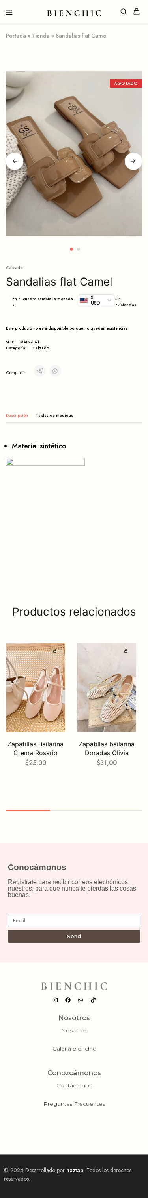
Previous (14, 161)
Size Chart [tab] (54, 415)
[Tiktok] (93, 1000)
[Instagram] (55, 1000)
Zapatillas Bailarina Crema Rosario (35, 748)
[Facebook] (68, 1000)
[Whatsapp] (80, 1000)
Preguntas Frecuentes (74, 1103)
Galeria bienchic (74, 1048)
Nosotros (74, 1030)
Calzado (14, 268)
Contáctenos (74, 1085)
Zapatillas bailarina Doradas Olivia (107, 748)
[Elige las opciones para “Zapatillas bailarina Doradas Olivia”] (127, 651)
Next (133, 161)
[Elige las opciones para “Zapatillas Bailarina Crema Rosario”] (56, 651)
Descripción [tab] (17, 415)
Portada (16, 36)
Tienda (41, 36)
